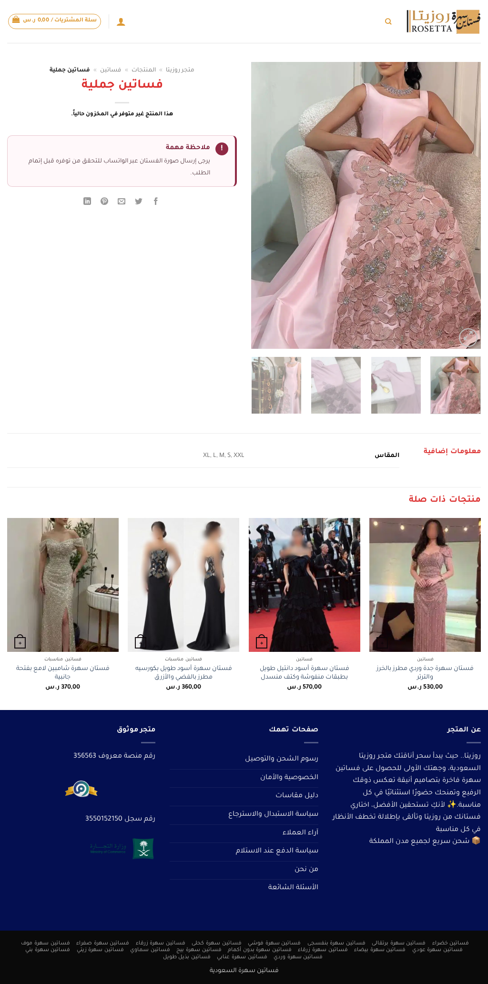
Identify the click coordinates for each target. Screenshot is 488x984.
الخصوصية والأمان (289, 778)
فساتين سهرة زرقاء (160, 943)
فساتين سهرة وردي (298, 957)
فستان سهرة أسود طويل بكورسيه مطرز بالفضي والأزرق (183, 673)
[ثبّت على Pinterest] (104, 203)
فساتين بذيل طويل (187, 957)
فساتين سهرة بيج (198, 950)
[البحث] (388, 21)
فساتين (110, 70)
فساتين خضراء (450, 943)
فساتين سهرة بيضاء (380, 950)
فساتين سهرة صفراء (102, 943)
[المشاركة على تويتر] (139, 203)
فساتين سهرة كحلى (216, 943)
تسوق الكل (364, 21)
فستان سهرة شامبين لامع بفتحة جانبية (63, 673)
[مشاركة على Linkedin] (87, 203)
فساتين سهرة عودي (437, 950)
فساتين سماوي (150, 950)
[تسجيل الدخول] (121, 21)
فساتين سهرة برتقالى (399, 943)
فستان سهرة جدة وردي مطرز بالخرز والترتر (425, 673)
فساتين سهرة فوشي (274, 943)
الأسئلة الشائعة (293, 888)
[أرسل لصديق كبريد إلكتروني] (122, 203)
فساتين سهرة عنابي (242, 957)
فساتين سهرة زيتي (100, 950)
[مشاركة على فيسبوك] (156, 203)
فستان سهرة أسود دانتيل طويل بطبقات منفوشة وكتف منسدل (304, 673)
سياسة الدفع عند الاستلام (277, 851)
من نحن (306, 870)
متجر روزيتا (180, 70)
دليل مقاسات (296, 796)
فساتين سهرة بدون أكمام (260, 950)
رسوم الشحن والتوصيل (281, 759)
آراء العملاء (300, 833)
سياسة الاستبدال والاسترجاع (273, 815)
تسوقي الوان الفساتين (311, 21)
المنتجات (144, 70)
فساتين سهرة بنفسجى (336, 943)
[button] (55, 21)
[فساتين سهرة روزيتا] (443, 22)
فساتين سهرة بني (47, 950)
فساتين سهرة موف (45, 943)
